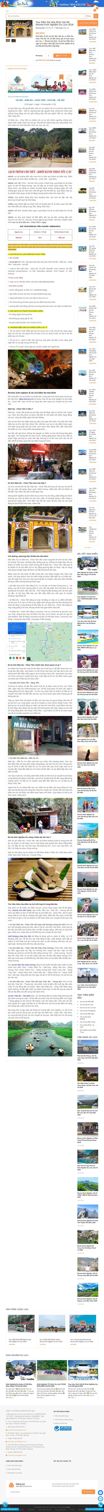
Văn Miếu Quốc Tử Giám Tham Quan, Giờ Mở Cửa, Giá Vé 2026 (87, 1085)
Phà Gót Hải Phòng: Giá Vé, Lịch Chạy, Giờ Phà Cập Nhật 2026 (87, 1058)
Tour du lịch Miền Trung (87, 1022)
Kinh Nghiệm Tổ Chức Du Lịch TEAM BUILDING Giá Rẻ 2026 (87, 599)
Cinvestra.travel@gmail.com (17, 1430)
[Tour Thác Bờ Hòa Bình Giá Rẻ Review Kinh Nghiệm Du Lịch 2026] (82, 1324)
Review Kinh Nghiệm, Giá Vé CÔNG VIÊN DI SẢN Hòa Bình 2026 (87, 1195)
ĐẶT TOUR (62, 56)
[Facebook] (100, 1492)
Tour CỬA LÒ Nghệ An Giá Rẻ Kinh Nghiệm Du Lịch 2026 (92, 435)
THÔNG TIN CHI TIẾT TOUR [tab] (17, 69)
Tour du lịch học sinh (86, 1004)
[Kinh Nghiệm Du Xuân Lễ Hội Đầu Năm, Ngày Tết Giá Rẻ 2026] (21, 1370)
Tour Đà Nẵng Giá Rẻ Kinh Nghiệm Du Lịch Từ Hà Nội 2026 (92, 512)
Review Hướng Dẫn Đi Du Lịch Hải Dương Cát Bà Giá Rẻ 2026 (86, 790)
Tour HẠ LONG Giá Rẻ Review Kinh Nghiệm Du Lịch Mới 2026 (92, 271)
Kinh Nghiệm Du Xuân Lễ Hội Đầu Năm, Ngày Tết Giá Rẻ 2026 (87, 574)
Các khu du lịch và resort (88, 1007)
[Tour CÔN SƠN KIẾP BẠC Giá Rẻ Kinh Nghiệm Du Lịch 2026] (21, 1324)
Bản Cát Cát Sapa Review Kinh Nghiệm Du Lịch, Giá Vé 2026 (87, 1168)
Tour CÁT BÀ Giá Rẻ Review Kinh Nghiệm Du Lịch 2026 (92, 292)
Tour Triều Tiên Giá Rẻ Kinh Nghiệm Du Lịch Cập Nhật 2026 (87, 987)
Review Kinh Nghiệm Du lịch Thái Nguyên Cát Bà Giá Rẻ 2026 (87, 891)
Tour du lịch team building (85, 1018)
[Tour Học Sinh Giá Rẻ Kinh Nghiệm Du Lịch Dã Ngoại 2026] (83, 1370)
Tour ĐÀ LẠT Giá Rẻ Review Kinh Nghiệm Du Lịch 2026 (92, 193)
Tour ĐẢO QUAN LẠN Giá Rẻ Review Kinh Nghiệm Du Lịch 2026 (92, 312)
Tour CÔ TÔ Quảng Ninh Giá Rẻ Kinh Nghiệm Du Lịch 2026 (92, 251)
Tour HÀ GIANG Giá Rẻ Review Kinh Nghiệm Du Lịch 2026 (92, 113)
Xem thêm (87, 547)
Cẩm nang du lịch (87, 1037)
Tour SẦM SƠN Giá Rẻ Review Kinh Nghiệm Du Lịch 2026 (92, 474)
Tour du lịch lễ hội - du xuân (87, 1026)
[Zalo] (100, 1498)
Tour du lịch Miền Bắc (87, 1001)
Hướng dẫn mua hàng (14, 1473)
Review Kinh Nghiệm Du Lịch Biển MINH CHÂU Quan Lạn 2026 (87, 648)
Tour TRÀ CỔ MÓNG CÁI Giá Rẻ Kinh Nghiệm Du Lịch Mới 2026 (92, 355)
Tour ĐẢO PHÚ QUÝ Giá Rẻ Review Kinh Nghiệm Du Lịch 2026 (92, 333)
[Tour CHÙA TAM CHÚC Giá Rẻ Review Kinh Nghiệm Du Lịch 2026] (52, 1324)
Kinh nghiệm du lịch (17, 1355)
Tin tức (72, 1509)
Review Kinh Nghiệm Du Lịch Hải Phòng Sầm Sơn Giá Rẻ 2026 (87, 816)
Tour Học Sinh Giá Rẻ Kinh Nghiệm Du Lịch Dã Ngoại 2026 (86, 623)
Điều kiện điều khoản (62, 1416)
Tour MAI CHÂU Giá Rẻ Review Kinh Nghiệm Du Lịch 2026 (92, 173)
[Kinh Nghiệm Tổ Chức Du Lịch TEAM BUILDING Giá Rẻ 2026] (52, 1370)
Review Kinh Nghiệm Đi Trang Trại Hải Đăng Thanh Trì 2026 (86, 1248)
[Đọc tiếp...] (9, 1397)
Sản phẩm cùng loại (17, 1309)
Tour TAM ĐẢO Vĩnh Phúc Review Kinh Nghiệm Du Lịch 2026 (92, 54)
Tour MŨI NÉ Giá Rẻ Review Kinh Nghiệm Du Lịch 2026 (92, 375)
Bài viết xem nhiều (87, 554)
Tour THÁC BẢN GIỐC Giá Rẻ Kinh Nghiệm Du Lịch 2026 (92, 75)
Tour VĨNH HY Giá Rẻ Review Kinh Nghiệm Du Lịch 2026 (92, 232)
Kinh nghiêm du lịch (44, 1509)
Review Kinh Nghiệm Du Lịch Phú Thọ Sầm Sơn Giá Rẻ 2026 (87, 765)
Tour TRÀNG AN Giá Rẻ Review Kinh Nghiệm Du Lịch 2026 (92, 533)
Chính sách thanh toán (14, 1465)
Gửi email (89, 1492)
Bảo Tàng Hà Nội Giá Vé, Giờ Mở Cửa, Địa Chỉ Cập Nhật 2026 (87, 1113)
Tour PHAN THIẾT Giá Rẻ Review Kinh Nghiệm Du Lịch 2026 (92, 454)
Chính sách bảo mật (13, 1469)
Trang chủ (21, 1509)
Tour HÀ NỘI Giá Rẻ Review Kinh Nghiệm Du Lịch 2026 (92, 212)
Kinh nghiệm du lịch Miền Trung (88, 1031)
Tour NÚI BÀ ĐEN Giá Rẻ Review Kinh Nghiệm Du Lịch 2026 (92, 153)
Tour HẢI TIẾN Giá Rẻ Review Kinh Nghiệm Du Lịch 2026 (92, 416)
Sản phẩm (31, 1509)
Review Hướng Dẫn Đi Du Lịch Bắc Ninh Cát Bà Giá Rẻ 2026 (87, 842)
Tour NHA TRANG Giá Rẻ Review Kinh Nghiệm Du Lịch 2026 (92, 395)
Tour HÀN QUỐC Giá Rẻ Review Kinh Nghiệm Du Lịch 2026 (92, 94)
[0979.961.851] (100, 1505)
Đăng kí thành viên (61, 1423)
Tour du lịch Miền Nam (87, 1014)
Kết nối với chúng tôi (62, 1461)
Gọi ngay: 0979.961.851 (94, 1509)
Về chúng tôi (82, 1509)
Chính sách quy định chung (64, 1419)
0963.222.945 (43, 60)
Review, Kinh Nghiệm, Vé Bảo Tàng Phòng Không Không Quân (87, 1140)
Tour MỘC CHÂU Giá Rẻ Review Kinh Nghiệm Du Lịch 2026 (92, 34)
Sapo (68, 1507)
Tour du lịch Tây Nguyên (88, 1011)
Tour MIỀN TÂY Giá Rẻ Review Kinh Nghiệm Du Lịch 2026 (92, 133)
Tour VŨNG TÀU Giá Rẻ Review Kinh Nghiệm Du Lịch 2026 (92, 493)
